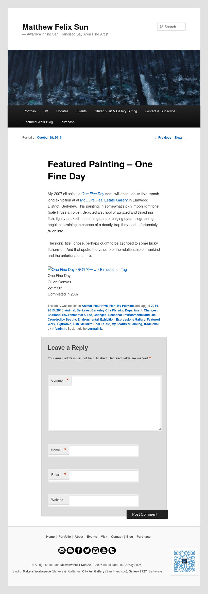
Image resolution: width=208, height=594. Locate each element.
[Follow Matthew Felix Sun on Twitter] (87, 553)
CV (46, 110)
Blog (129, 536)
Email (58, 475)
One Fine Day (92, 193)
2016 (59, 310)
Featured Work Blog (38, 121)
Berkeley (83, 310)
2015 (51, 310)
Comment (60, 380)
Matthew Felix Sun (55, 26)
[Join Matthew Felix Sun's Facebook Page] (78, 553)
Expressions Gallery (130, 319)
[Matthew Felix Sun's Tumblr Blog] (112, 553)
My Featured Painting (127, 324)
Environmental (88, 319)
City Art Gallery (93, 571)
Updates (62, 110)
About (79, 536)
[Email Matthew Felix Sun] (62, 553)
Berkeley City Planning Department (116, 310)
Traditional (151, 324)
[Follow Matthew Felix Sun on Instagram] (95, 553)
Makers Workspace (37, 571)
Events (81, 110)
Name (58, 450)
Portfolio (30, 110)
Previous (162, 137)
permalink (95, 328)
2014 (154, 305)
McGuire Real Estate (95, 324)
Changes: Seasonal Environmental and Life (125, 314)
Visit (104, 536)
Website (57, 499)
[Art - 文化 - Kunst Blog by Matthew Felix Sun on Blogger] (70, 553)
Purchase (68, 121)
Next (180, 137)
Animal (87, 305)
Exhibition (107, 319)
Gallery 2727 (138, 571)
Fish (112, 305)
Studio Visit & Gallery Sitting (116, 110)
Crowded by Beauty (62, 319)
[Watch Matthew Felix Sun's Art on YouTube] (104, 553)
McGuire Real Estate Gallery (104, 199)
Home (50, 536)
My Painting (125, 305)
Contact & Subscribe (160, 110)
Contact (117, 536)
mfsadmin (59, 328)
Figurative (100, 305)
